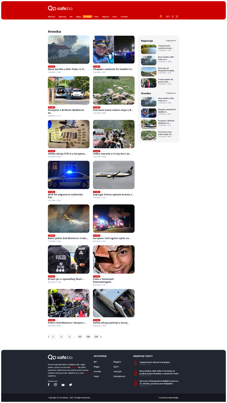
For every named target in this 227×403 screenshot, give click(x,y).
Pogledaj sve (171, 40)
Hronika (87, 17)
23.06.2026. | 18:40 (99, 326)
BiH (71, 17)
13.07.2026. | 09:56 (54, 157)
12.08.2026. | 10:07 (99, 72)
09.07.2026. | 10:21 (99, 241)
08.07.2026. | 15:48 (54, 282)
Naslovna (51, 17)
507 (80, 336)
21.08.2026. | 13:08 (54, 72)
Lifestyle (124, 17)
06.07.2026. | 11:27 (99, 285)
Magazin (105, 17)
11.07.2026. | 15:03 (99, 198)
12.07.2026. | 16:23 (54, 200)
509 (96, 336)
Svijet (96, 17)
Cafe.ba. (74, 367)
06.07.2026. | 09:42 (54, 326)
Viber (86, 373)
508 (88, 336)
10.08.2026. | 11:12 (54, 116)
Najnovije (62, 17)
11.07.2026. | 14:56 (54, 241)
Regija (78, 17)
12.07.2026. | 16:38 (99, 157)
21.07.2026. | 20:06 (99, 113)
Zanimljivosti (119, 376)
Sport (115, 17)
